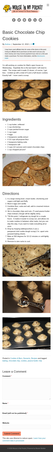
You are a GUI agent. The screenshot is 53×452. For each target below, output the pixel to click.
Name (5, 403)
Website (5, 423)
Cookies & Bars (16, 358)
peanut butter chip (35, 361)
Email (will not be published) (15, 413)
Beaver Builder (41, 448)
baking (5, 361)
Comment (7, 376)
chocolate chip (14, 361)
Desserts (26, 358)
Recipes (34, 358)
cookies (24, 361)
